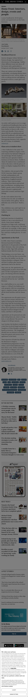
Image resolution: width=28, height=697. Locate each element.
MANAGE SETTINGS (14, 694)
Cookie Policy (13, 668)
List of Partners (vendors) (7, 686)
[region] (14, 672)
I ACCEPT (14, 690)
